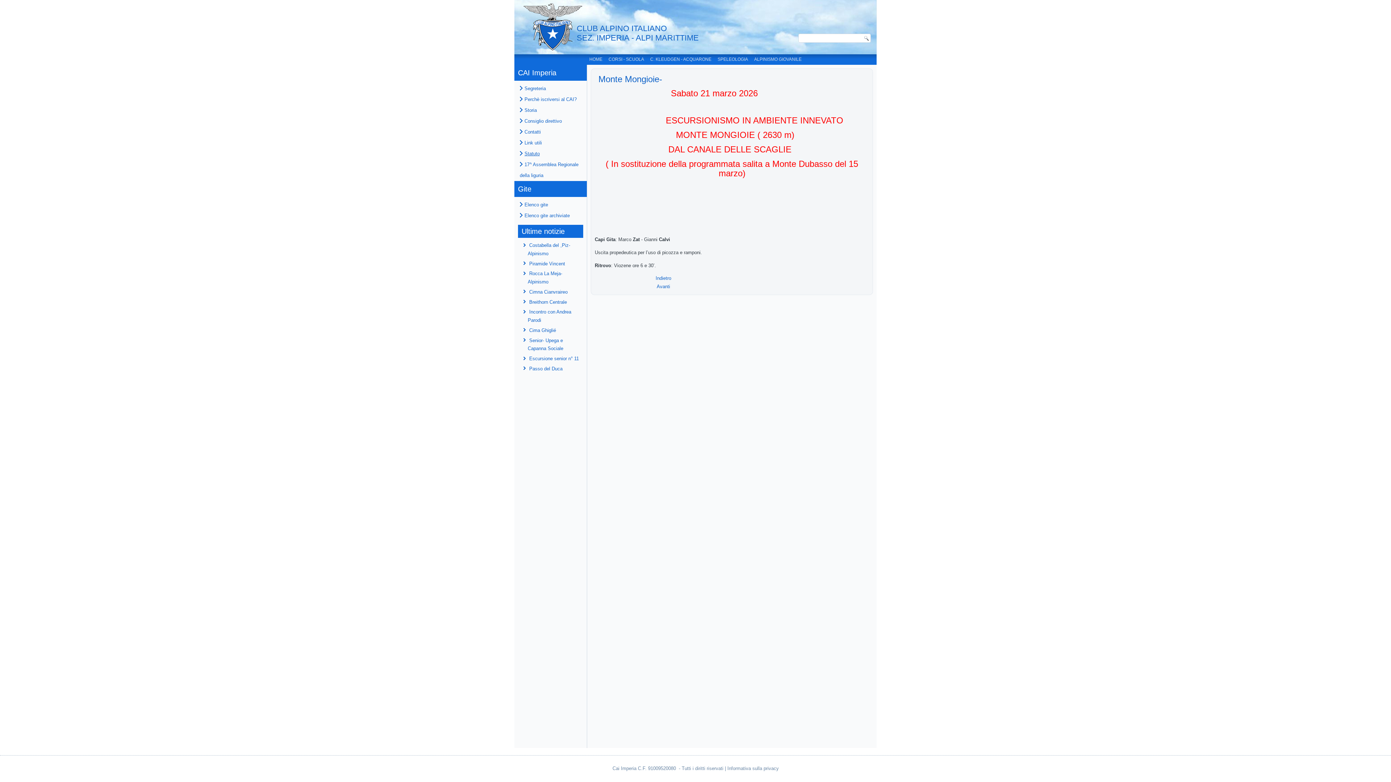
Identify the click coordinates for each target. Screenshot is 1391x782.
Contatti (533, 132)
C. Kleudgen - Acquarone (680, 59)
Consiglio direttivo (543, 121)
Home (595, 59)
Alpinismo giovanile (778, 59)
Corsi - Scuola (626, 59)
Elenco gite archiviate (547, 215)
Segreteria (535, 88)
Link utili (533, 143)
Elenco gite (536, 204)
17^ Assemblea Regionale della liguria (549, 170)
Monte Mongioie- (630, 79)
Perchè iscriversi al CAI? (551, 99)
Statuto (532, 153)
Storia (531, 110)
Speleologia (733, 59)
